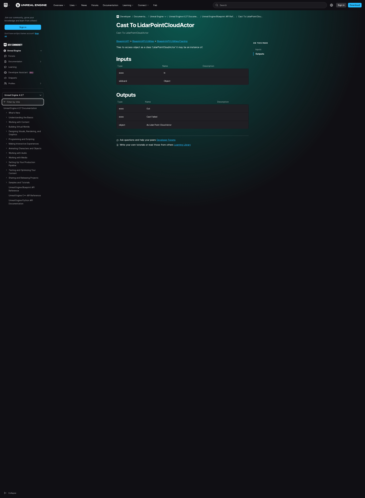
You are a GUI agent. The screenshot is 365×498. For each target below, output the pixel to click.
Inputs (258, 49)
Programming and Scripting (21, 139)
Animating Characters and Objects (25, 148)
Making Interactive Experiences (24, 143)
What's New (14, 113)
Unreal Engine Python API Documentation (21, 202)
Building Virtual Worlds (19, 126)
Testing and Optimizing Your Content (22, 171)
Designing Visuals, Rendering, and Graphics (25, 133)
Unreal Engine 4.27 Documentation (20, 108)
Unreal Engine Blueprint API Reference (22, 189)
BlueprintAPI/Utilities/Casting (172, 41)
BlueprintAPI (122, 41)
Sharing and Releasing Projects (23, 178)
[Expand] (6, 113)
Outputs (260, 54)
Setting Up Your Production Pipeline (22, 164)
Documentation (140, 16)
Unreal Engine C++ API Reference (25, 195)
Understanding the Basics (21, 117)
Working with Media (18, 157)
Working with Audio (18, 153)
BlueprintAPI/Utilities (143, 41)
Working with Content (19, 122)
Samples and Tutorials (19, 182)
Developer (125, 16)
